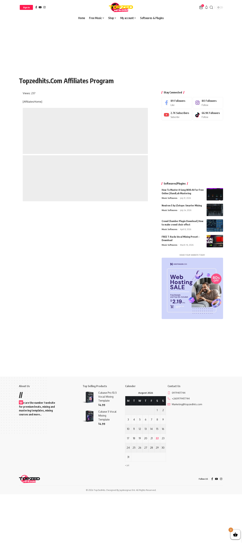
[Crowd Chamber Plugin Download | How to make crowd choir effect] (215, 225)
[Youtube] (177, 115)
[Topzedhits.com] (121, 7)
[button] (26, 7)
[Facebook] (36, 7)
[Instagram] (44, 7)
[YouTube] (40, 7)
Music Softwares (169, 198)
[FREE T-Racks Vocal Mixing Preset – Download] (215, 241)
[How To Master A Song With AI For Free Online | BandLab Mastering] (215, 194)
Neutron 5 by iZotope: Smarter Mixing (182, 205)
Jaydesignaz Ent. (127, 490)
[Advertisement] (121, 46)
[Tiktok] (208, 115)
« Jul (127, 465)
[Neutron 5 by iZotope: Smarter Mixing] (215, 210)
